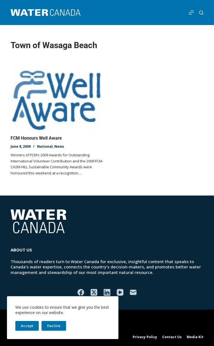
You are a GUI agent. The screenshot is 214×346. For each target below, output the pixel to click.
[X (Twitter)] (94, 292)
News (59, 146)
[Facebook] (80, 292)
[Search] (201, 13)
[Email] (133, 292)
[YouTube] (120, 292)
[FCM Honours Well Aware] (57, 98)
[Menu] (191, 12)
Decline (53, 325)
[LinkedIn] (107, 292)
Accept (27, 325)
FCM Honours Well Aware (36, 138)
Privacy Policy (145, 337)
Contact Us (172, 337)
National (45, 146)
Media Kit (195, 337)
